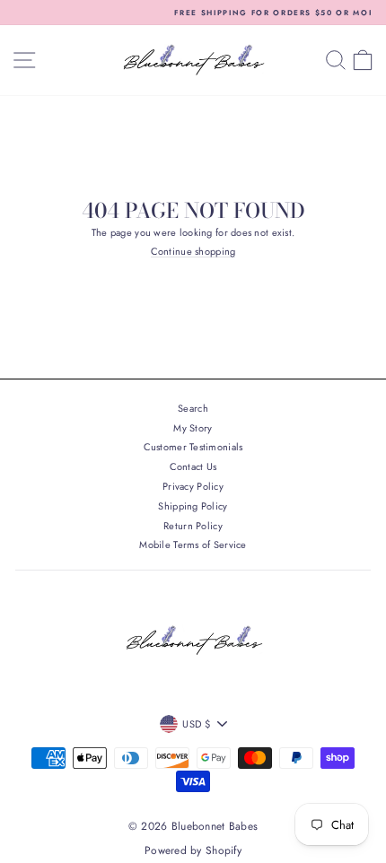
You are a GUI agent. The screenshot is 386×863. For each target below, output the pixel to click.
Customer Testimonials (193, 447)
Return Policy (193, 526)
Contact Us (193, 466)
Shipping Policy (192, 506)
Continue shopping (193, 252)
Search (193, 408)
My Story (192, 428)
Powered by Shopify (193, 850)
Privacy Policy (193, 486)
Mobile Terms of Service (192, 544)
